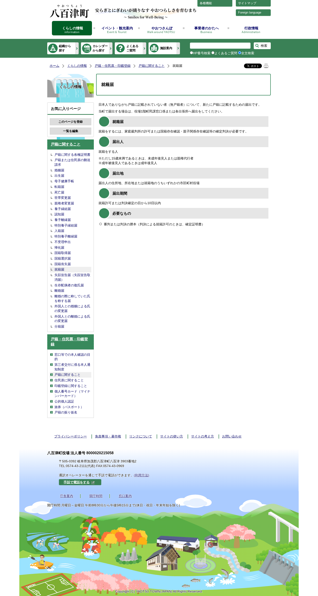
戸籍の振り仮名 (65, 412)
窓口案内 (125, 496)
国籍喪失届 (62, 264)
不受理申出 (62, 242)
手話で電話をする (77, 482)
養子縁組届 (62, 209)
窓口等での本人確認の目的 (72, 357)
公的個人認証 (64, 401)
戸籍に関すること (152, 66)
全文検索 (247, 53)
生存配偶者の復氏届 (69, 285)
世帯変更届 (62, 198)
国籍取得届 (62, 253)
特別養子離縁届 (65, 236)
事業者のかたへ (206, 28)
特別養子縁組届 (65, 225)
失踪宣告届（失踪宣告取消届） (72, 277)
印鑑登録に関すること (70, 386)
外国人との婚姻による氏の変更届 (72, 308)
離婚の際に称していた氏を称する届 (72, 298)
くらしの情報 (72, 28)
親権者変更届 (64, 203)
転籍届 (59, 187)
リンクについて (140, 436)
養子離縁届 (62, 220)
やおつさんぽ (162, 28)
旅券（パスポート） (69, 407)
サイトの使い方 (171, 436)
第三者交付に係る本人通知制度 (72, 367)
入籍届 (59, 231)
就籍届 (59, 269)
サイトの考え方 (202, 436)
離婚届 (59, 290)
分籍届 (59, 326)
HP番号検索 (201, 53)
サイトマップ (247, 3)
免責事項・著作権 (108, 436)
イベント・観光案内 (117, 28)
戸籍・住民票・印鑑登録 (113, 66)
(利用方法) (141, 475)
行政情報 (251, 28)
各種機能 (206, 3)
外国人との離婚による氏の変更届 (72, 319)
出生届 (59, 175)
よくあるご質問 (132, 48)
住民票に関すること (69, 380)
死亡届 (59, 192)
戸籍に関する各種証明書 (72, 154)
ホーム (54, 66)
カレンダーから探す (100, 48)
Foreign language (249, 12)
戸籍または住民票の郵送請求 (72, 162)
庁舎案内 (66, 496)
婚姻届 (59, 170)
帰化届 (59, 247)
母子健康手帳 (64, 181)
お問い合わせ (232, 436)
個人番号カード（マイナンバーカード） (72, 393)
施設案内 (166, 48)
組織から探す (65, 48)
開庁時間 (95, 496)
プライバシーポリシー (70, 436)
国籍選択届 (62, 258)
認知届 (59, 214)
